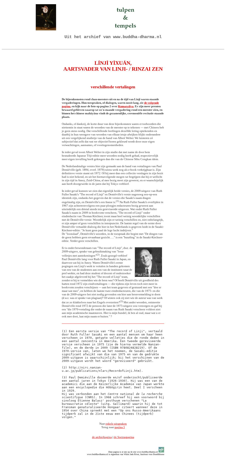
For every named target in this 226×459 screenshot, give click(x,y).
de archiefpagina (102, 437)
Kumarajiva (126, 106)
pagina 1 (120, 427)
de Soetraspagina (124, 437)
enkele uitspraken (116, 423)
